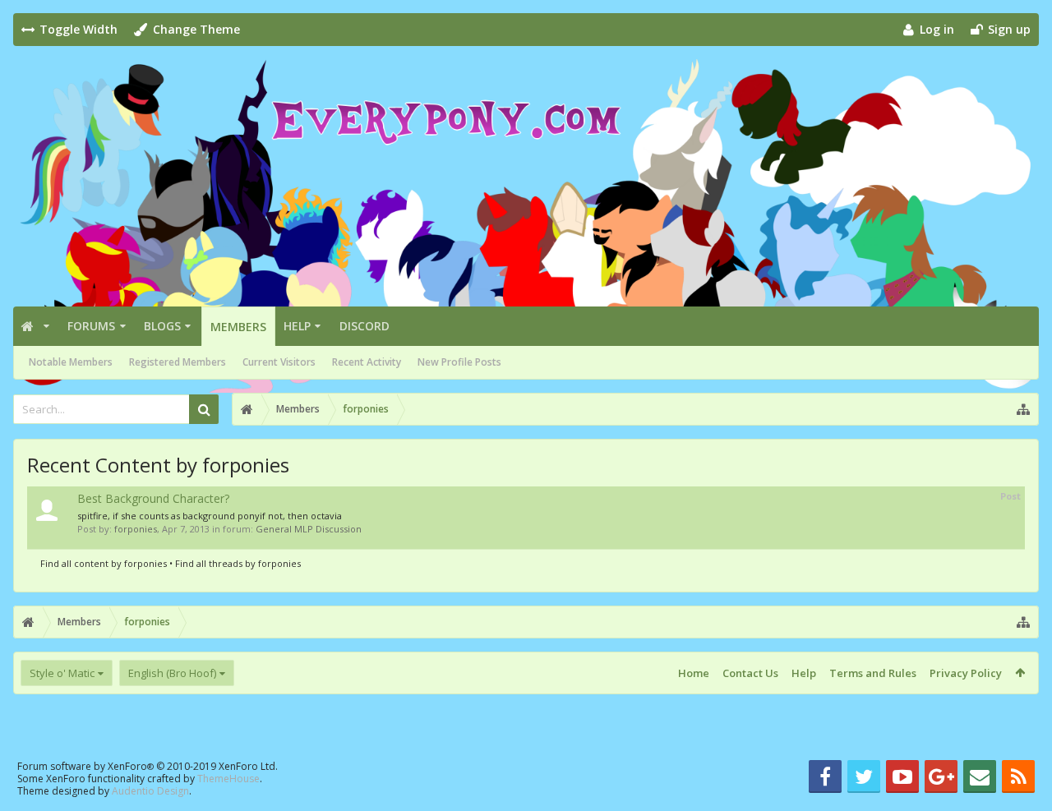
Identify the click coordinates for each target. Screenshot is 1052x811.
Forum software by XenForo (147, 766)
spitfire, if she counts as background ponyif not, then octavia (209, 515)
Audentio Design (150, 791)
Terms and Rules (872, 673)
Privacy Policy (966, 673)
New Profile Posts (459, 362)
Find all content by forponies (103, 563)
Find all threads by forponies (238, 563)
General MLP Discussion (309, 529)
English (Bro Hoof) (172, 673)
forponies (135, 529)
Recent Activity (366, 362)
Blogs (162, 326)
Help (297, 326)
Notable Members (71, 362)
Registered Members (177, 362)
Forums (91, 326)
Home (693, 673)
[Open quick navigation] (1023, 409)
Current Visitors (279, 362)
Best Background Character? (153, 498)
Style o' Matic (62, 673)
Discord (364, 326)
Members (238, 326)
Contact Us (750, 673)
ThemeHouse (228, 779)
